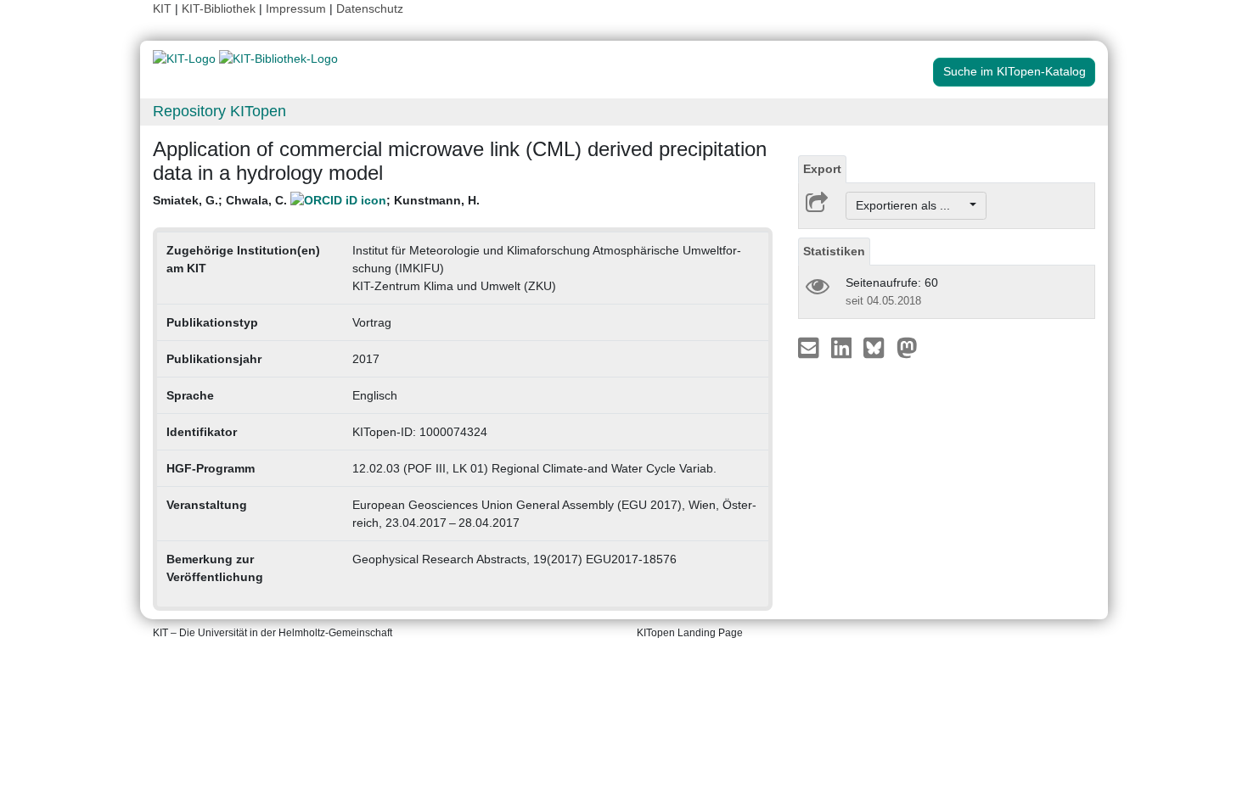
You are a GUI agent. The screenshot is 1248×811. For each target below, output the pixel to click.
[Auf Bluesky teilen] (878, 347)
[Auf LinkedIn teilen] (843, 347)
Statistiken (834, 251)
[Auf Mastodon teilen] (907, 347)
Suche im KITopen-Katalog (1014, 71)
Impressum (296, 8)
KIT (162, 8)
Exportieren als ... (911, 205)
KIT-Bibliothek (220, 8)
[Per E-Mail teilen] (810, 347)
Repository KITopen (219, 111)
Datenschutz (369, 8)
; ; (316, 200)
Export (822, 169)
